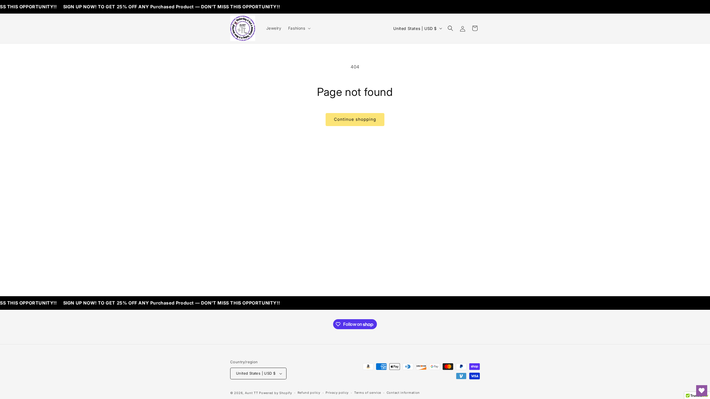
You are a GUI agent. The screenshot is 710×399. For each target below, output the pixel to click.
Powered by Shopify (275, 393)
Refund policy (309, 393)
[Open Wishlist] (701, 390)
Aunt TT (251, 393)
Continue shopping (355, 119)
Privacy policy (337, 393)
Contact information (403, 393)
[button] (299, 28)
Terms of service (367, 393)
